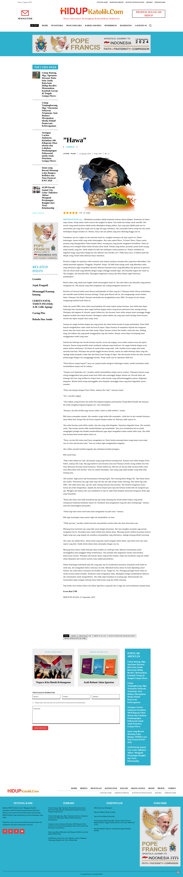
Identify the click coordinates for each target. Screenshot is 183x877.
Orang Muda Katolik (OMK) (75, 638)
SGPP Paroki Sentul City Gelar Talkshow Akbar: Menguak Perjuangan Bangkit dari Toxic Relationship (50, 197)
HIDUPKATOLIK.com (72, 219)
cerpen (73, 636)
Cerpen (70, 147)
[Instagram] (10, 831)
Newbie (73, 153)
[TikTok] (16, 831)
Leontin (36, 279)
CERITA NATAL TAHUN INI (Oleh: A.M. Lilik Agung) (42, 303)
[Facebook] (134, 153)
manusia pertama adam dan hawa (121, 636)
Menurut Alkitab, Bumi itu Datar (104, 812)
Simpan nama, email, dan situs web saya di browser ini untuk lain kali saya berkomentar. (60, 702)
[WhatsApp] (143, 153)
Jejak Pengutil (40, 285)
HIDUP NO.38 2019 (100, 636)
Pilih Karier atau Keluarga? (103, 808)
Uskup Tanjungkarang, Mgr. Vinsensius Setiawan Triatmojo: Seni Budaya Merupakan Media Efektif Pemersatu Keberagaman (50, 114)
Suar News (129, 767)
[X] (139, 153)
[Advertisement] (107, 79)
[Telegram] (148, 153)
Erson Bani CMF (85, 636)
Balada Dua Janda (42, 319)
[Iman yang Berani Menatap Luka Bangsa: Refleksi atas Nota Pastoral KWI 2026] (36, 169)
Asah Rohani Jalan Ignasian (99, 682)
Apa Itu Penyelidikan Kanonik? (104, 816)
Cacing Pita (38, 313)
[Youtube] (22, 831)
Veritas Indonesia (38, 213)
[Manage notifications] (178, 872)
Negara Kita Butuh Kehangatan (53, 682)
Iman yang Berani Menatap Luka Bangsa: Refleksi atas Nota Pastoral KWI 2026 (50, 174)
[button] (150, 25)
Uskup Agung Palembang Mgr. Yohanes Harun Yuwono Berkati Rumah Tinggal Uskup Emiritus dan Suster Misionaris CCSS (114, 822)
